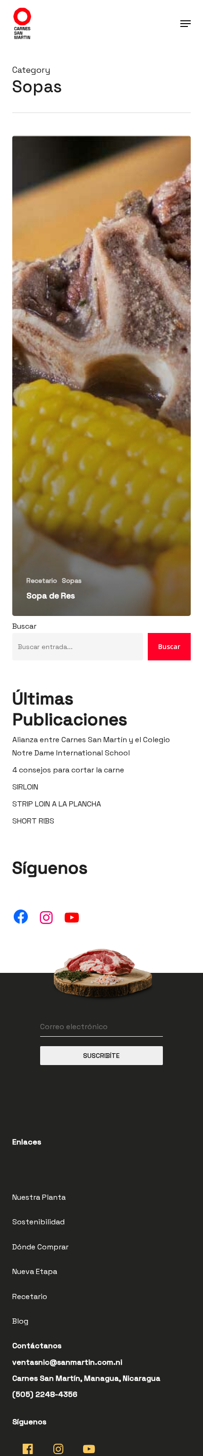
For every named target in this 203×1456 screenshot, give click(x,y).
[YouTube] (71, 917)
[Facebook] (20, 916)
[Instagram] (46, 917)
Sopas (72, 580)
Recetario (41, 580)
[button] (185, 23)
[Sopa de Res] (101, 376)
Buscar (24, 626)
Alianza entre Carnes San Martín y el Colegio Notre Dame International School (91, 746)
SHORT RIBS (33, 821)
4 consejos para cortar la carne (68, 770)
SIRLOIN (25, 787)
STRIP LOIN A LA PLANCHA (56, 804)
